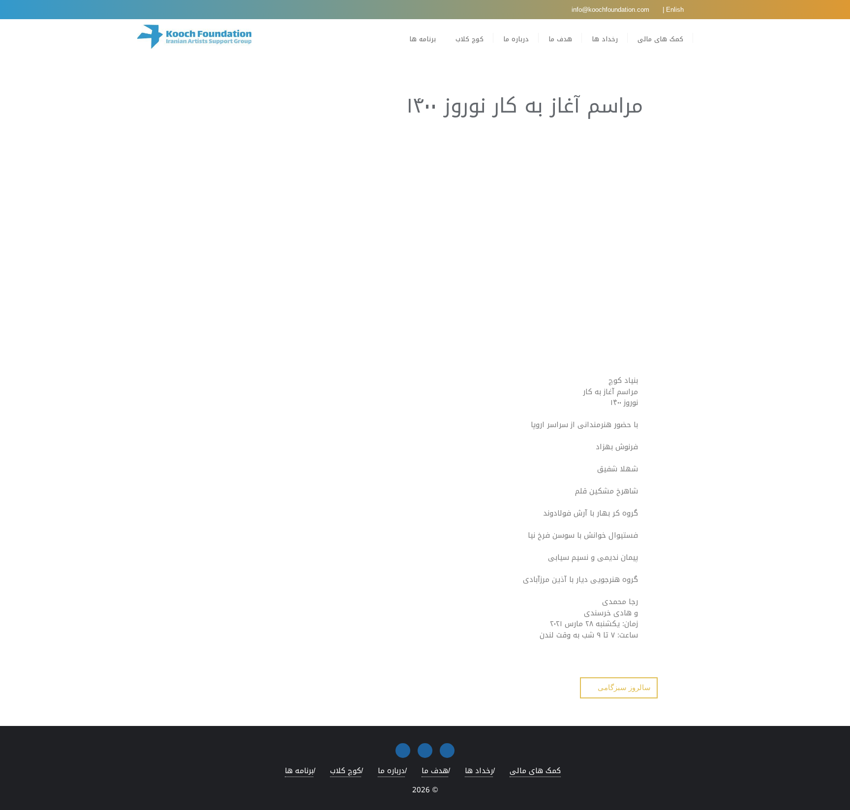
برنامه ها (299, 771)
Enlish (675, 9)
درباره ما (391, 771)
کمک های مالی (535, 771)
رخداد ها (479, 771)
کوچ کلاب (345, 771)
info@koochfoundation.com (611, 9)
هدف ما (435, 771)
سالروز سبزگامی (624, 687)
